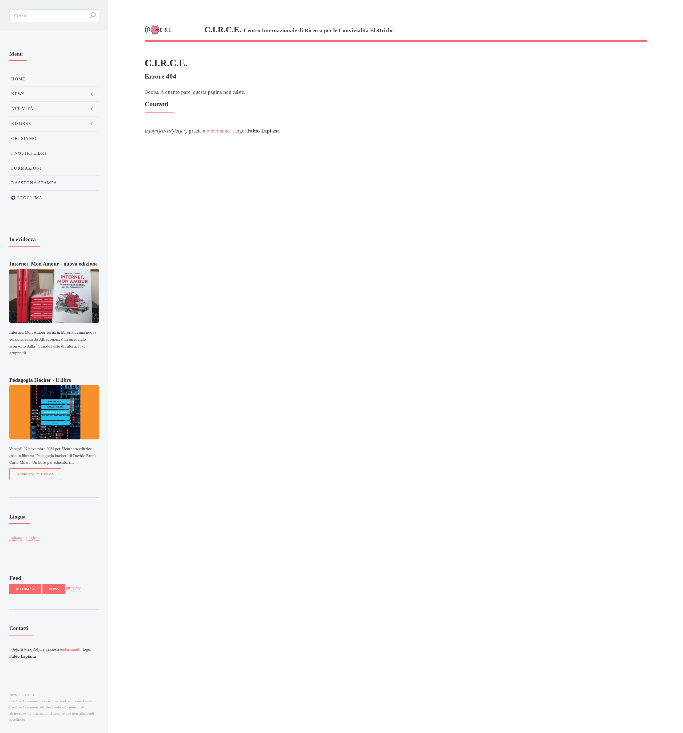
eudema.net (219, 131)
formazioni (26, 168)
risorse (21, 123)
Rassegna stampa (34, 183)
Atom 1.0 (27, 589)
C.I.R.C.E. (166, 63)
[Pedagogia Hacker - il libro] (54, 412)
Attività (22, 108)
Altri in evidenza (35, 474)
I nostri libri (28, 153)
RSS (55, 589)
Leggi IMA (29, 198)
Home (18, 79)
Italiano (15, 538)
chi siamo (24, 138)
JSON (75, 588)
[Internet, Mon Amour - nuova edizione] (54, 296)
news (18, 94)
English (32, 538)
